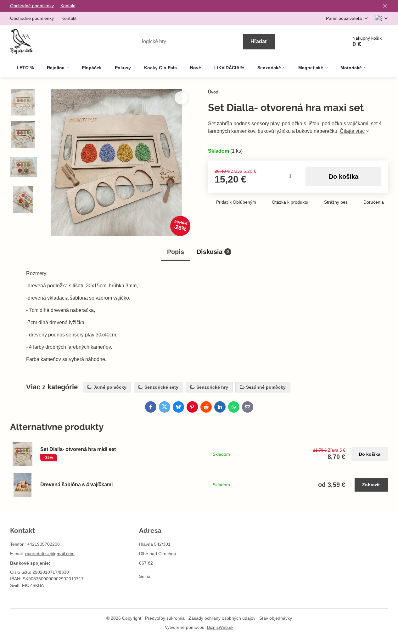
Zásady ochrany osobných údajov (221, 618)
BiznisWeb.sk (220, 627)
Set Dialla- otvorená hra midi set (78, 449)
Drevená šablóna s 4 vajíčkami (76, 484)
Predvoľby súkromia (165, 618)
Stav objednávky (275, 618)
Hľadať (258, 41)
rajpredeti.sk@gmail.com (50, 553)
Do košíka (343, 176)
